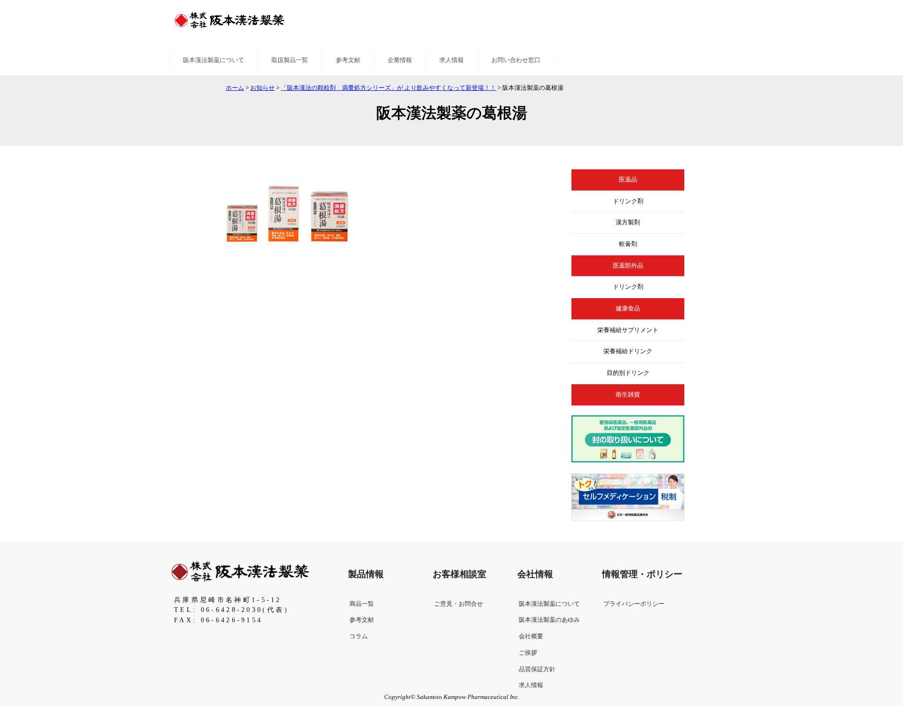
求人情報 (451, 60)
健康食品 (628, 308)
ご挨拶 (528, 653)
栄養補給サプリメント (627, 330)
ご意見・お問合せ (458, 604)
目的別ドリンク (628, 373)
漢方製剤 (628, 222)
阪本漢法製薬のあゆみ (549, 620)
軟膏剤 (628, 244)
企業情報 (400, 60)
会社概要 (531, 636)
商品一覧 (361, 604)
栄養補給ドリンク (627, 351)
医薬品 (628, 179)
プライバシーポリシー (634, 604)
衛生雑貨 (628, 394)
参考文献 (348, 60)
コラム (358, 636)
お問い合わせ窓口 (515, 60)
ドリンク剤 (628, 201)
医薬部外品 (628, 265)
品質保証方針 (537, 669)
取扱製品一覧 (289, 60)
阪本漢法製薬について (213, 60)
